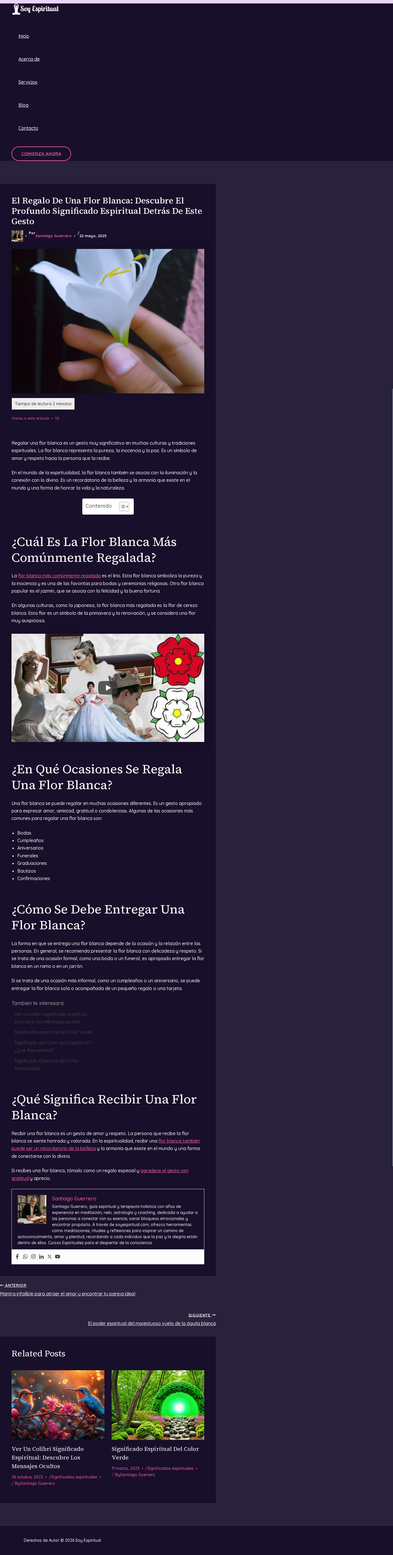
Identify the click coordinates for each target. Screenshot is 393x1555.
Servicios (27, 82)
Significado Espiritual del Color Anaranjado (46, 1064)
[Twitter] (49, 1257)
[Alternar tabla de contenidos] (121, 506)
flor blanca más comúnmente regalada (59, 575)
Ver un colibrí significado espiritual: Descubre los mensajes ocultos (51, 1018)
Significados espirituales (74, 1477)
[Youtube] (57, 1257)
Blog (23, 105)
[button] (41, 153)
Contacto (28, 128)
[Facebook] (17, 1257)
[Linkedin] (41, 1257)
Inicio (23, 36)
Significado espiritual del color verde (53, 1032)
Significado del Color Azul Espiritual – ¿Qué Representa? (53, 1046)
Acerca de (29, 59)
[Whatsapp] (25, 1257)
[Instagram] (33, 1257)
